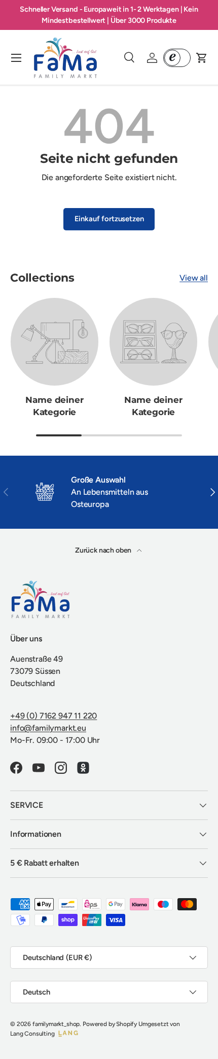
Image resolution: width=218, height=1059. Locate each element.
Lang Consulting (32, 1033)
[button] (202, 58)
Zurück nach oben (104, 550)
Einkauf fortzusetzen (109, 218)
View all (193, 278)
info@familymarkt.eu (48, 728)
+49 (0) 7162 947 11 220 (53, 716)
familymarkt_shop (56, 1024)
